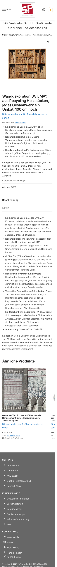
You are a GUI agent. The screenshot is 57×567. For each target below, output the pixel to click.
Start (4, 35)
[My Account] (44, 10)
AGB (9, 524)
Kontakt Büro (14, 486)
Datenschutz (14, 470)
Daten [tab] (5, 207)
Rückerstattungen (16, 514)
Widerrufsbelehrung (18, 519)
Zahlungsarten (14, 509)
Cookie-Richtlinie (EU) (19, 480)
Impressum (13, 465)
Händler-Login (14, 552)
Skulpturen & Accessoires (20, 35)
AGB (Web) (12, 475)
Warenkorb (13, 537)
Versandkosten (20, 122)
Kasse (10, 542)
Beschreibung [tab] (10, 199)
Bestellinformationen (18, 498)
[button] (48, 42)
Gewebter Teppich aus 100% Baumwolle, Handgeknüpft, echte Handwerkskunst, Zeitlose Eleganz (21, 418)
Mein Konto (13, 547)
